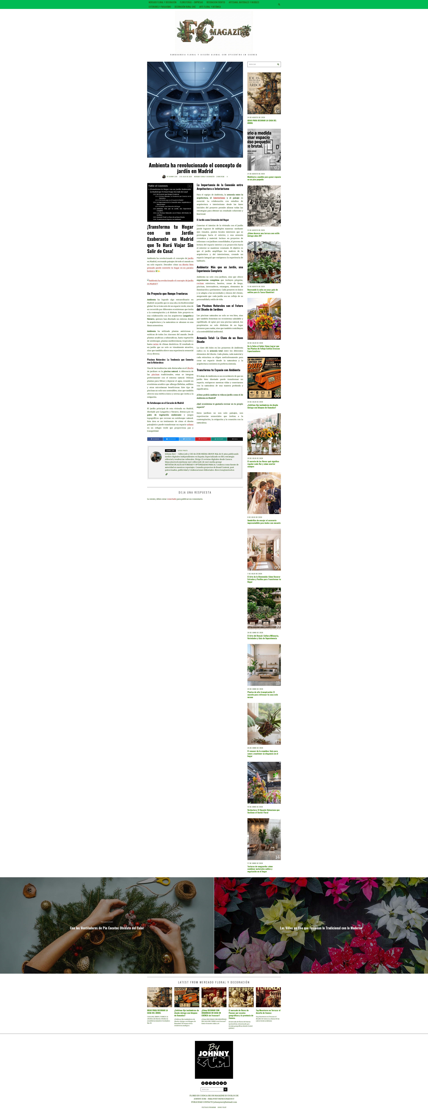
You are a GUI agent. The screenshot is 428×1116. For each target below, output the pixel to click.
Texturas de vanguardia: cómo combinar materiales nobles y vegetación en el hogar (260, 869)
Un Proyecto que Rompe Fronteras (168, 194)
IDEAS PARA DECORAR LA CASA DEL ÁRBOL (261, 121)
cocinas (200, 283)
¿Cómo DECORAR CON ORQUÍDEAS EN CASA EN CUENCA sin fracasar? (211, 1013)
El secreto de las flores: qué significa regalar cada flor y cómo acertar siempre (263, 464)
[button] (278, 64)
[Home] (225, 1083)
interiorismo (219, 198)
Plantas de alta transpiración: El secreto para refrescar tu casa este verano (262, 695)
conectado (171, 499)
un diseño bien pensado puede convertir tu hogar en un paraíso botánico (170, 267)
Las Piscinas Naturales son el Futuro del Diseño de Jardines (174, 214)
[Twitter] (203, 1083)
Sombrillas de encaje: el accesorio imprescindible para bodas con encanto (264, 521)
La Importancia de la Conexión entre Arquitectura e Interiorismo (174, 203)
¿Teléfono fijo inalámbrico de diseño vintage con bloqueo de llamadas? (262, 406)
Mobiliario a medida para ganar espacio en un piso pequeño (264, 178)
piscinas (155, 374)
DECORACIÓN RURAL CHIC (185, 6)
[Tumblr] (221, 1083)
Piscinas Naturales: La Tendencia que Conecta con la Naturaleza (175, 197)
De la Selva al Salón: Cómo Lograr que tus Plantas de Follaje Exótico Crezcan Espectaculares (263, 349)
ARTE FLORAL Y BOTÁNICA (210, 6)
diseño (190, 368)
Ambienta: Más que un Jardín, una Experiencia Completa (174, 210)
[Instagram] (206, 1083)
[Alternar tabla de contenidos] (188, 186)
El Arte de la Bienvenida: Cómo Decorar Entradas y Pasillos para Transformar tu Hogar (264, 579)
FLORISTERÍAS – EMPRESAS (191, 2)
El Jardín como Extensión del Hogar (169, 206)
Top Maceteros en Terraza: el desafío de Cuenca (268, 1011)
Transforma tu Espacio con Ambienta (169, 219)
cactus (155, 344)
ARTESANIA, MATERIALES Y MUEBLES (244, 2)
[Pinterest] (210, 1083)
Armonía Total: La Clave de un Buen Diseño (171, 217)
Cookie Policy (222, 1107)
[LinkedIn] (214, 1083)
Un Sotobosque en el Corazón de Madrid (171, 200)
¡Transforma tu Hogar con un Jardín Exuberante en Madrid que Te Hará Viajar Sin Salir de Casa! (170, 190)
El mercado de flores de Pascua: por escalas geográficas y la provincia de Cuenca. (241, 1014)
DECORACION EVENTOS (216, 2)
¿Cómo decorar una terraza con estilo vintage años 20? (263, 234)
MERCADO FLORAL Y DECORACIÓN (162, 2)
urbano (190, 424)
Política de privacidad (209, 1107)
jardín (190, 258)
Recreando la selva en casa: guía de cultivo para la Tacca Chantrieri (262, 291)
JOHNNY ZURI (173, 176)
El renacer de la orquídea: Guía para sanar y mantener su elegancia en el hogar (262, 754)
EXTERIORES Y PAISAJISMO (160, 6)
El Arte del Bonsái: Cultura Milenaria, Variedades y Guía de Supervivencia (263, 637)
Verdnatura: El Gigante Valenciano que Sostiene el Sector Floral (263, 811)
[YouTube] (217, 1083)
